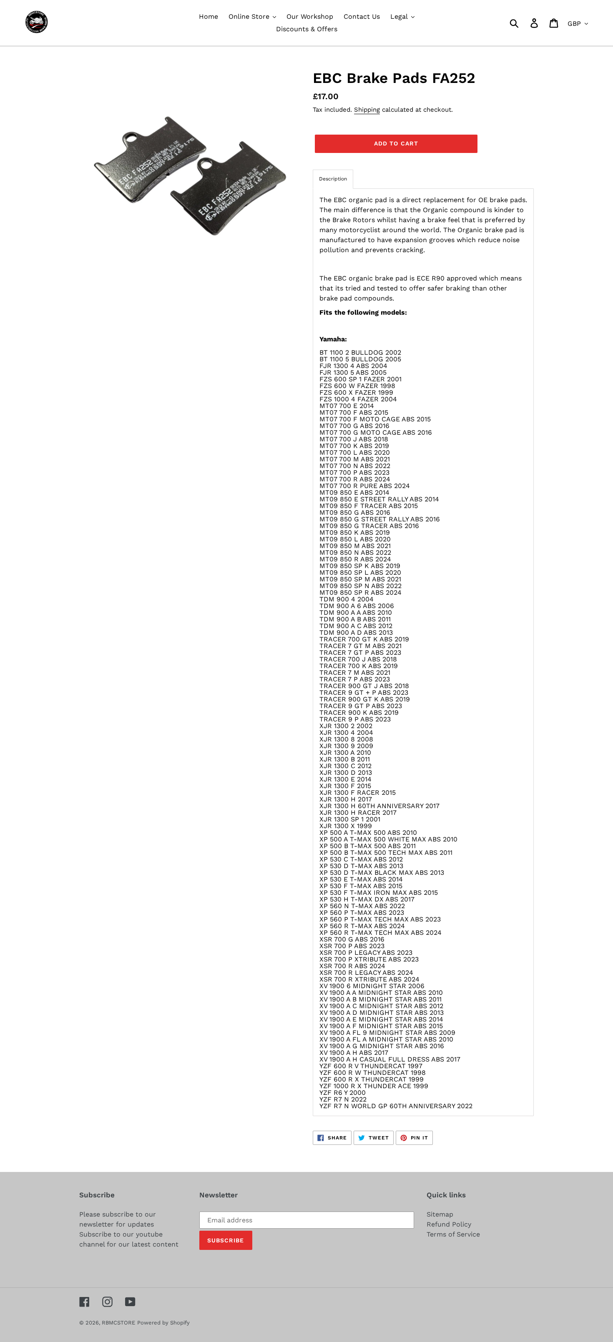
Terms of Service (453, 1234)
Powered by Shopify (163, 1322)
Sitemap (440, 1214)
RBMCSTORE (118, 1322)
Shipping (367, 109)
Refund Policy (449, 1224)
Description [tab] (333, 179)
